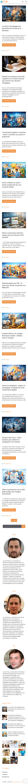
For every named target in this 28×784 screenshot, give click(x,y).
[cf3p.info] (4, 1)
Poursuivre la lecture (9, 45)
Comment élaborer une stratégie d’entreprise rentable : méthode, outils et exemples (12, 335)
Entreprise (6, 50)
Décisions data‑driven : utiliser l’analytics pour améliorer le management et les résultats (11, 439)
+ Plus (14, 520)
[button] (22, 1)
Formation (4, 774)
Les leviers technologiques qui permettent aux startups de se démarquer (11, 28)
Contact (14, 782)
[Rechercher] (23, 526)
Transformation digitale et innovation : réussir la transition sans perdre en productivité (14, 134)
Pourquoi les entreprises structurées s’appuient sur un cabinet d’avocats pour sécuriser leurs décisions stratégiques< (13, 79)
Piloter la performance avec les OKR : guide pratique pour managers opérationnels (14, 491)
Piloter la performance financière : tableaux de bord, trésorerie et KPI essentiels (13, 235)
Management (7, 411)
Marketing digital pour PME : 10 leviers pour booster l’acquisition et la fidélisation (14, 285)
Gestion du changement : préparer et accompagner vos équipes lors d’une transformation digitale (13, 387)
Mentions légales (21, 782)
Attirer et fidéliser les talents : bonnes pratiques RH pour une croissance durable (11, 184)
